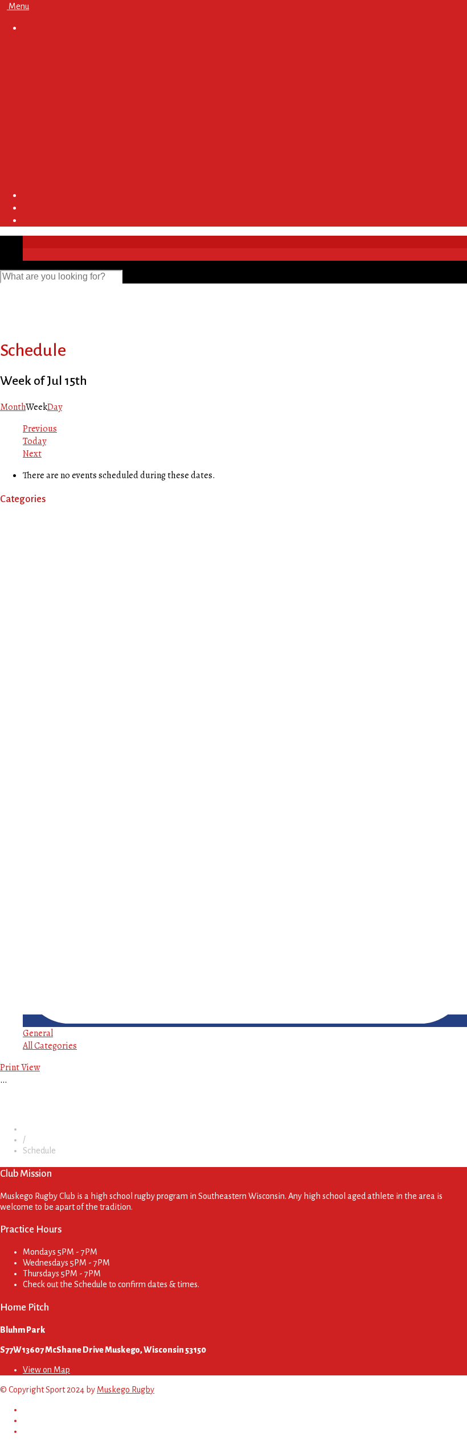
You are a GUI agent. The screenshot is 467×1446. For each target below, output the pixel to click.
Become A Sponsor (82, 152)
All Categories (50, 1046)
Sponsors (41, 130)
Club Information (56, 62)
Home (34, 49)
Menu (18, 6)
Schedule (40, 117)
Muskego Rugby (125, 1389)
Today (34, 441)
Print (20, 1067)
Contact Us (43, 173)
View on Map (46, 1369)
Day (54, 407)
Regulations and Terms (89, 96)
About (57, 83)
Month (13, 407)
